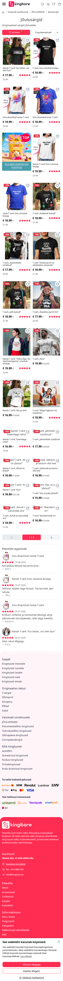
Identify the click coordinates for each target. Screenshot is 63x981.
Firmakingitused (11, 764)
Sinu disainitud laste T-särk (45, 117)
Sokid (5, 710)
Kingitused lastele (12, 672)
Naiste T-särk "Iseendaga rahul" (14, 440)
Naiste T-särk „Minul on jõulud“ (14, 469)
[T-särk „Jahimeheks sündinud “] (46, 432)
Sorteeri (17, 32)
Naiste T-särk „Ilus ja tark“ (15, 410)
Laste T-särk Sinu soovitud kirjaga (15, 214)
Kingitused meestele (13, 663)
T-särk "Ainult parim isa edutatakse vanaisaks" (43, 264)
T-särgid (6, 692)
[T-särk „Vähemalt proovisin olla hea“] (46, 461)
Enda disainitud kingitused (17, 768)
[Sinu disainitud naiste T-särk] (16, 100)
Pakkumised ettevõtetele (15, 930)
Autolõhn (7, 750)
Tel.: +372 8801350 (15, 869)
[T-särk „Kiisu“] (46, 341)
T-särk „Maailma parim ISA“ (45, 312)
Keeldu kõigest (31, 971)
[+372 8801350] (48, 4)
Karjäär (6, 901)
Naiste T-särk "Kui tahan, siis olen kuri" (16, 69)
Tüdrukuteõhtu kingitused (16, 730)
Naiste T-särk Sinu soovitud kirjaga (45, 165)
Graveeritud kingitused (15, 755)
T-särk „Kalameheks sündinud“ (12, 264)
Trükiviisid (7, 896)
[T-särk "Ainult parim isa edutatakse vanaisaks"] (46, 245)
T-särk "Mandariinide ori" (44, 516)
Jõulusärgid (53, 12)
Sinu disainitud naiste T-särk (16, 117)
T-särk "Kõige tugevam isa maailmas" (45, 411)
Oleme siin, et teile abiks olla (17, 858)
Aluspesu (7, 701)
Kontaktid (7, 905)
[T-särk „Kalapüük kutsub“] (46, 196)
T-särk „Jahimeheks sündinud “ (46, 440)
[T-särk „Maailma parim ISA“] (46, 295)
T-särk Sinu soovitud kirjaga (45, 68)
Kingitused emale (12, 681)
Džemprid (7, 697)
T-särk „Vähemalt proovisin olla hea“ (45, 469)
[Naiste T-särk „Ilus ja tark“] (16, 393)
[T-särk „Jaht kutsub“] (16, 295)
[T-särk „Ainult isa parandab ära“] (16, 509)
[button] (59, 4)
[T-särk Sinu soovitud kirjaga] (46, 51)
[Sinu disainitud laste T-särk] (46, 100)
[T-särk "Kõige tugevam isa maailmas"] (46, 393)
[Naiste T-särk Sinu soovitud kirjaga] (46, 147)
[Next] (51, 537)
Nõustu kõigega (31, 964)
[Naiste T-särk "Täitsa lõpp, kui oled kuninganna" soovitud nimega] (16, 341)
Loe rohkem (26, 956)
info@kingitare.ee (15, 874)
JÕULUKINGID (38, 12)
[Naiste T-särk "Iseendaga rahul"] (16, 432)
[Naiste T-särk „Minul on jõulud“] (16, 461)
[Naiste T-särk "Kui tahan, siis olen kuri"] (16, 51)
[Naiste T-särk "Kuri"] (16, 484)
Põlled (5, 706)
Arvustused (8, 892)
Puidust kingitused (12, 759)
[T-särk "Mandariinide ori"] (46, 509)
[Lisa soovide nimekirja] (27, 40)
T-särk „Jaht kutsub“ (12, 312)
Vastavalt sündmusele (18, 12)
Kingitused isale (11, 677)
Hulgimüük (8, 921)
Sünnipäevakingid (12, 739)
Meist (5, 887)
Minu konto (8, 916)
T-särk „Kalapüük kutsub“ (44, 213)
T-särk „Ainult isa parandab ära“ (15, 517)
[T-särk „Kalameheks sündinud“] (16, 245)
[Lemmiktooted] (53, 4)
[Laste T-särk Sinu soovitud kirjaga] (16, 196)
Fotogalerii (8, 925)
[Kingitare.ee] (20, 3)
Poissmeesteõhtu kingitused (18, 726)
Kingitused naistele (13, 668)
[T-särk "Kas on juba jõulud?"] (46, 486)
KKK (4, 934)
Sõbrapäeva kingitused (15, 735)
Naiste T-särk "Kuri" (12, 490)
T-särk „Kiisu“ (39, 359)
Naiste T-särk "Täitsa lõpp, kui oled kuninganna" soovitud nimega (16, 361)
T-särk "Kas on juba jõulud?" (45, 493)
